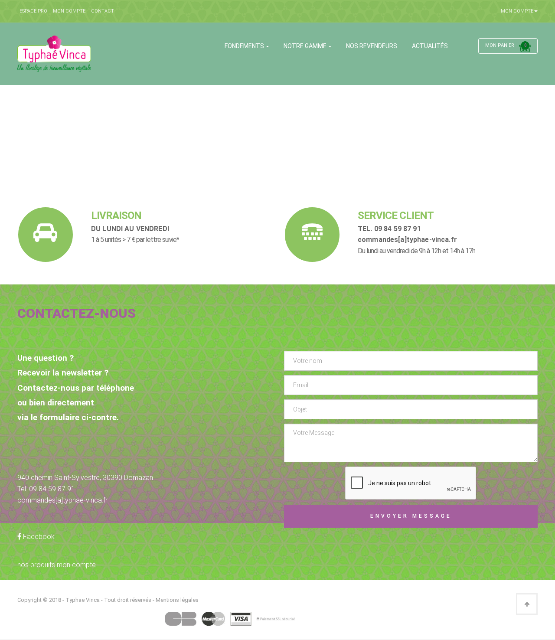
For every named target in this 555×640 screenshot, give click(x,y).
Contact (102, 11)
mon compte (76, 565)
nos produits (36, 565)
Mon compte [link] (517, 11)
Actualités (430, 45)
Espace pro (33, 11)
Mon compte (69, 11)
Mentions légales (177, 600)
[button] (508, 44)
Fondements (245, 45)
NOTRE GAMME (306, 45)
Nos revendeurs (371, 45)
